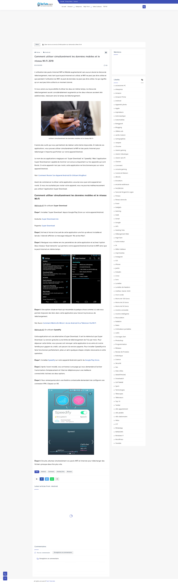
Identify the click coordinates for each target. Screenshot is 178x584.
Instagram (119, 257)
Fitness (117, 196)
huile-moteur (120, 241)
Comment (51, 471)
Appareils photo (121, 104)
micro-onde (119, 295)
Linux (117, 276)
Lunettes (118, 283)
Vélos (117, 420)
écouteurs (118, 181)
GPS (116, 226)
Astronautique (120, 116)
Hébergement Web (122, 234)
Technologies (120, 390)
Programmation (121, 344)
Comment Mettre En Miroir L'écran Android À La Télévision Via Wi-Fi (69, 323)
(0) (106, 65)
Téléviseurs (119, 397)
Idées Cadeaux (97, 7)
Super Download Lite (50, 219)
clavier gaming (120, 150)
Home (38, 52)
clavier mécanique (121, 154)
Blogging (118, 127)
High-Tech (86, 7)
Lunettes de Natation (122, 287)
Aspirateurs (119, 112)
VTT (116, 424)
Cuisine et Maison (121, 173)
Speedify (51, 360)
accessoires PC (120, 85)
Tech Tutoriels (50, 581)
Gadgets (118, 207)
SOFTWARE (119, 382)
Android (47, 52)
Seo (116, 367)
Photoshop (119, 340)
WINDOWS (119, 432)
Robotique (119, 356)
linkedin (118, 272)
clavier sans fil (120, 158)
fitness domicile (120, 200)
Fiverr (117, 203)
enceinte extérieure (122, 184)
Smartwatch (119, 378)
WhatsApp (119, 428)
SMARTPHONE (120, 375)
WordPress (119, 439)
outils (117, 333)
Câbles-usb (119, 131)
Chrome (118, 146)
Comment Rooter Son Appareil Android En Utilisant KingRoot (62, 176)
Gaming (118, 211)
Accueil (62, 1)
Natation (118, 321)
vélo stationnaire (121, 416)
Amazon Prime (120, 97)
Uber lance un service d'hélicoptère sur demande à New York (63, 44)
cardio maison (120, 135)
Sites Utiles (119, 371)
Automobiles (119, 120)
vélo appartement (121, 409)
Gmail (117, 219)
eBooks (118, 177)
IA (116, 245)
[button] (42, 479)
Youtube (118, 443)
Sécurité (118, 363)
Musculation (119, 318)
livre (116, 279)
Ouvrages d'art (120, 337)
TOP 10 (105, 7)
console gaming (121, 169)
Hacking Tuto (60, 471)
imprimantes (119, 253)
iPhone (117, 264)
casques (118, 143)
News (117, 325)
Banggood (119, 123)
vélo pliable (119, 413)
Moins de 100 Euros (122, 299)
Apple (117, 108)
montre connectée (121, 310)
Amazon (70, 7)
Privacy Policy (69, 1)
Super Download (48, 226)
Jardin (117, 268)
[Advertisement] (89, 26)
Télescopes (119, 394)
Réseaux (69, 471)
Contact (76, 1)
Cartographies (120, 139)
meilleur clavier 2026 (122, 291)
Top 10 (117, 401)
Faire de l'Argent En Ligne (124, 192)
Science (118, 359)
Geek (117, 215)
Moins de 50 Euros (122, 306)
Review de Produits (122, 352)
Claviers (118, 162)
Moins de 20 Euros (122, 302)
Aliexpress (79, 7)
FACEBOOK (119, 188)
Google (118, 222)
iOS (116, 260)
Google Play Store (92, 360)
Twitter (117, 405)
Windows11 (119, 435)
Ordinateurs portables (123, 329)
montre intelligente (122, 314)
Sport (117, 386)
